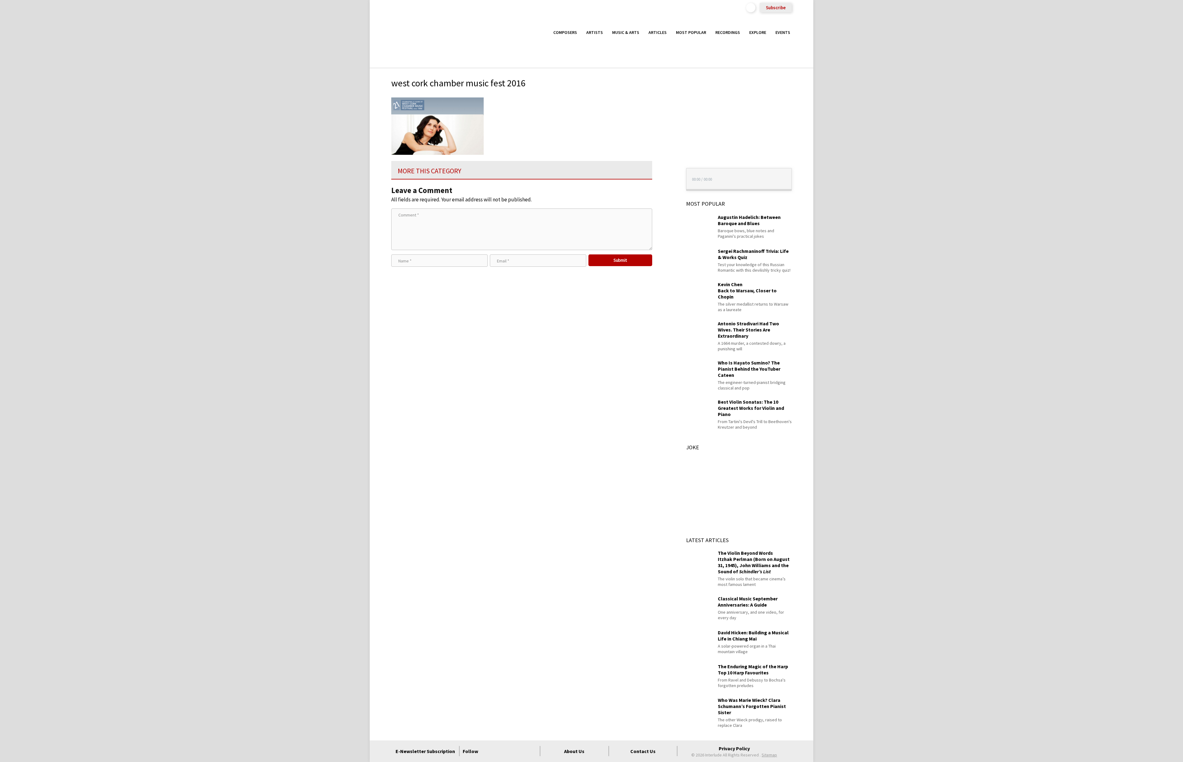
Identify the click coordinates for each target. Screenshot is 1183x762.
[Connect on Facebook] (487, 751)
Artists (594, 32)
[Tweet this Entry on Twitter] (664, 131)
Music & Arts (625, 32)
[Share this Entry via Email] (664, 101)
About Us (574, 751)
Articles (657, 32)
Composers (565, 32)
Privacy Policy (734, 748)
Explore (757, 32)
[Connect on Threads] (532, 751)
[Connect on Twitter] (498, 751)
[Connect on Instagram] (509, 751)
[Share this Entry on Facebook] (664, 121)
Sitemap (769, 755)
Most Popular (691, 32)
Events (782, 32)
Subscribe (776, 7)
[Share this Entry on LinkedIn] (664, 141)
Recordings (727, 32)
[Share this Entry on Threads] (664, 151)
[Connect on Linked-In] (521, 751)
